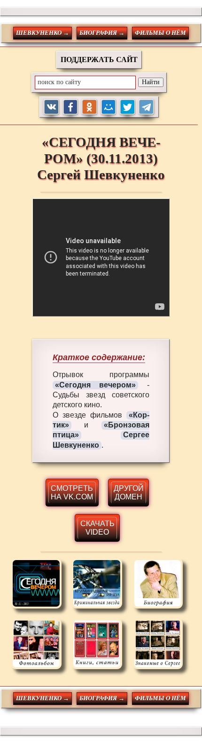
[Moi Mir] (109, 107)
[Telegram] (146, 107)
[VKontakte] (51, 107)
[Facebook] (70, 107)
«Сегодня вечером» (95, 385)
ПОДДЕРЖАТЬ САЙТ (99, 59)
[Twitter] (127, 107)
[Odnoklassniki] (89, 107)
